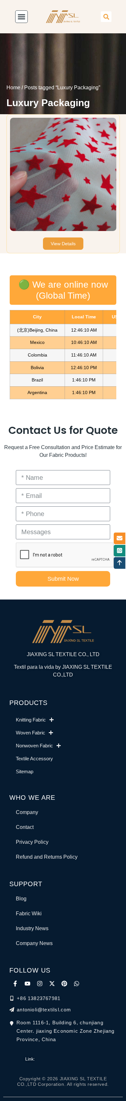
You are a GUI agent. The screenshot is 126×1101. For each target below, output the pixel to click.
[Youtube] (27, 983)
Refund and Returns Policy (47, 857)
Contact (25, 827)
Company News (34, 943)
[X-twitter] (52, 983)
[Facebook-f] (15, 983)
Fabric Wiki (29, 913)
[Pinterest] (64, 983)
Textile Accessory (34, 758)
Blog (21, 898)
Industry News (32, 928)
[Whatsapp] (76, 983)
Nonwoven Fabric (34, 745)
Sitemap (24, 771)
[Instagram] (40, 983)
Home (13, 87)
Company (27, 812)
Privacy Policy (32, 842)
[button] (106, 16)
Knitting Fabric (31, 719)
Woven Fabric (30, 732)
